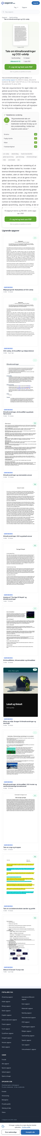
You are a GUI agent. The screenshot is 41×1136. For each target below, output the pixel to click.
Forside (4, 1059)
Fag (15, 7)
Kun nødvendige (11, 1132)
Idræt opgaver (6, 1047)
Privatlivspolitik (6, 1104)
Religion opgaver (26, 1031)
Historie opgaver (6, 1042)
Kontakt (4, 1091)
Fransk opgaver (6, 1024)
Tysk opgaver (25, 1045)
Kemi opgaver (26, 1004)
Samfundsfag (13, 17)
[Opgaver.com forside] (8, 3)
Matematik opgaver (27, 1008)
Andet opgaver (6, 1001)
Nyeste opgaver (6, 1068)
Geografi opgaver (7, 1038)
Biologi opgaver (6, 1006)
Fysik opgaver (6, 1029)
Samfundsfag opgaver (28, 1035)
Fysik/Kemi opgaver (7, 1033)
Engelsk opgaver (6, 1015)
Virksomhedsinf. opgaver (29, 1049)
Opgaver (24, 7)
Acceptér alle (30, 1132)
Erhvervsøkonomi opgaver (9, 1020)
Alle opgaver (5, 1063)
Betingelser (5, 1100)
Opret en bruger (6, 1076)
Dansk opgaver (6, 1010)
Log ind (35, 3)
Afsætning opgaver (7, 997)
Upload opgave (6, 1072)
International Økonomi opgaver (28, 998)
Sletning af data (6, 1108)
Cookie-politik (26, 1127)
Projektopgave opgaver (28, 1026)
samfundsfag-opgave (8, 80)
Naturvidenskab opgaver (29, 1017)
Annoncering (5, 1095)
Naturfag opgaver (27, 1013)
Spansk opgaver (26, 1040)
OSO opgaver (26, 1022)
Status (4, 1112)
